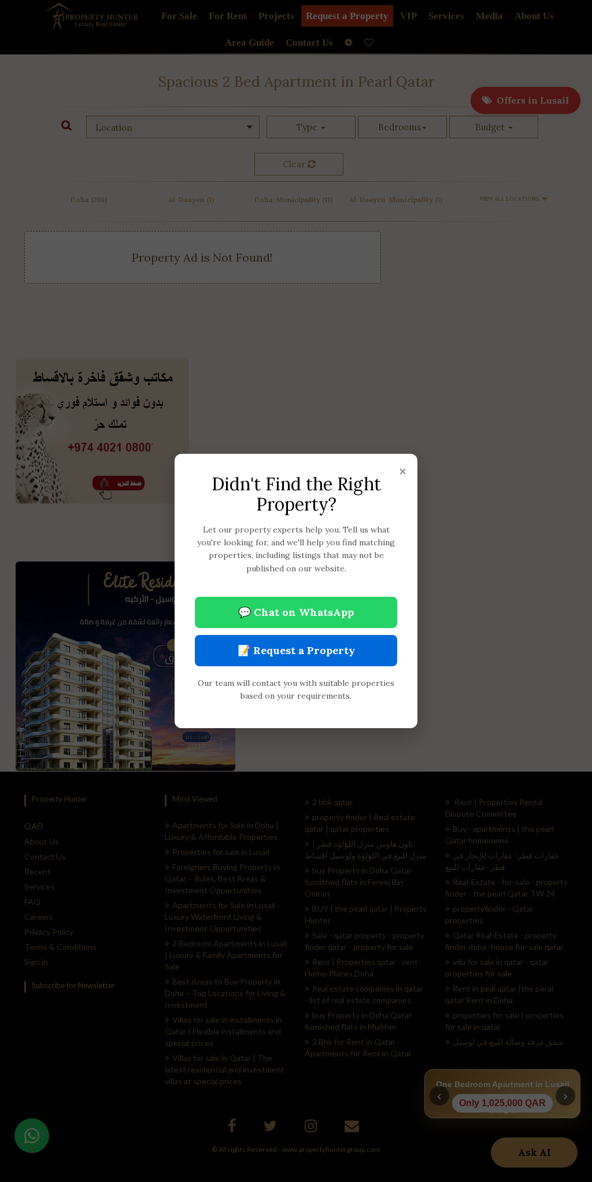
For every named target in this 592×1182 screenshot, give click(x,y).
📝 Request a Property (296, 650)
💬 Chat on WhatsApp (296, 612)
